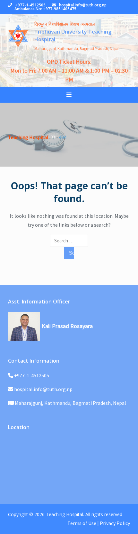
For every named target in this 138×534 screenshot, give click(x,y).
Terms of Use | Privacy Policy (98, 523)
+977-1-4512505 (30, 5)
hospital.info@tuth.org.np (83, 5)
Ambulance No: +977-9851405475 (45, 9)
